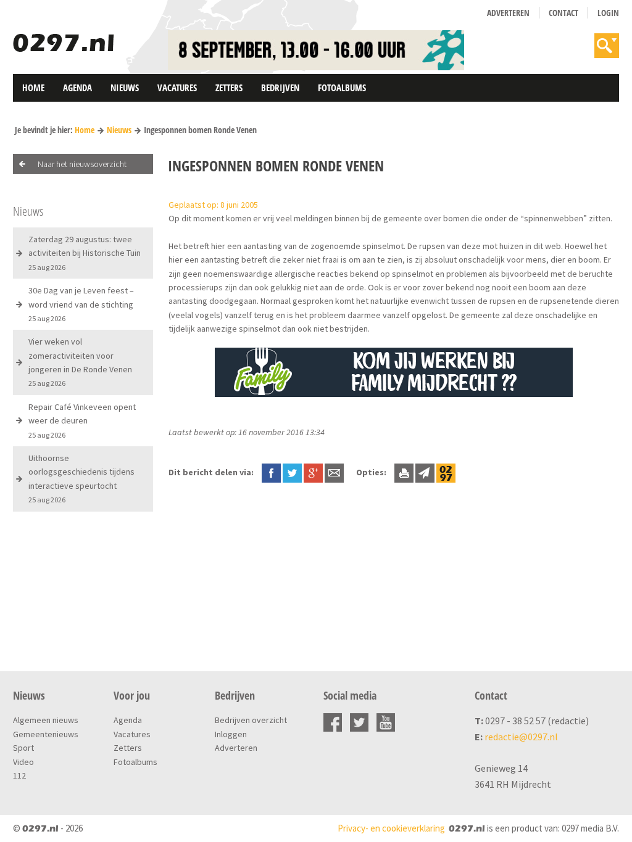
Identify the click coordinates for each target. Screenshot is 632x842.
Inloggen (231, 734)
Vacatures (177, 87)
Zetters (229, 87)
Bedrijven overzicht (251, 720)
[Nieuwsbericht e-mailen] (334, 472)
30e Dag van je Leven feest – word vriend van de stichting (81, 304)
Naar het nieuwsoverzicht (82, 164)
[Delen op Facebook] (271, 472)
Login (608, 12)
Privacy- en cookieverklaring (391, 828)
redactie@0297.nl (521, 736)
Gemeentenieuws (45, 734)
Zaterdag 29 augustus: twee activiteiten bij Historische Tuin (84, 253)
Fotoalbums (342, 87)
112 (19, 775)
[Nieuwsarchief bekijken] (445, 472)
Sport (23, 747)
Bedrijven (280, 87)
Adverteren (508, 12)
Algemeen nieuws (45, 720)
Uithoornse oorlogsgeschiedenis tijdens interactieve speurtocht (81, 478)
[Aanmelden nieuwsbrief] (424, 472)
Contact (563, 12)
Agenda (77, 87)
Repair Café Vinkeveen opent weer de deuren (82, 420)
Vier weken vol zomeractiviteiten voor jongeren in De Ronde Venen (80, 362)
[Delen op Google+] (313, 472)
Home (33, 87)
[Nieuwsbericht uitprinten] (404, 472)
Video (23, 761)
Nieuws (124, 87)
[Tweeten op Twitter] (292, 472)
